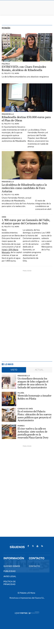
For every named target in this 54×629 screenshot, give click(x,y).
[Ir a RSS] (42, 546)
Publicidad (9, 571)
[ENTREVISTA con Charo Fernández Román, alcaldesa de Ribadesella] (27, 47)
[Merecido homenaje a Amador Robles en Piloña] (9, 399)
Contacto (34, 566)
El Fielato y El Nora (10, 73)
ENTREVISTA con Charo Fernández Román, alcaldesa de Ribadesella (24, 68)
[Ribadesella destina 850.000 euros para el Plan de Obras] (27, 97)
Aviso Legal (9, 576)
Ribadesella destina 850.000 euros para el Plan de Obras (26, 118)
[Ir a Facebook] (28, 546)
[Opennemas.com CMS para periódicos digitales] (27, 613)
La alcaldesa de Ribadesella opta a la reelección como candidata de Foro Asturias (24, 188)
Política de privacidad (9, 583)
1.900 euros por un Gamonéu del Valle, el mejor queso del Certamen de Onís (26, 221)
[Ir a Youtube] (37, 546)
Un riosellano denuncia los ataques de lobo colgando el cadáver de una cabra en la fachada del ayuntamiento (33, 383)
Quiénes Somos (11, 566)
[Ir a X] (33, 546)
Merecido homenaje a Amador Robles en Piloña (34, 397)
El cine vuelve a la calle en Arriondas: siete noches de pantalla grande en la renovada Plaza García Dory (33, 433)
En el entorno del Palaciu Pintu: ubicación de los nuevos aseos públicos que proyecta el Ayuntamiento (35, 416)
